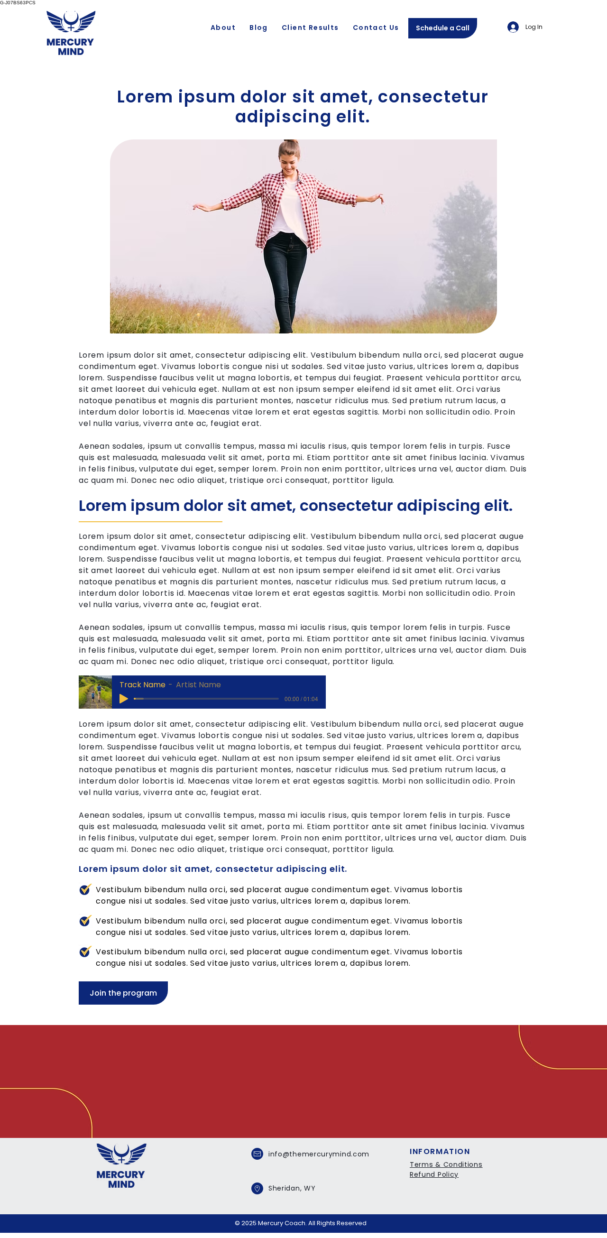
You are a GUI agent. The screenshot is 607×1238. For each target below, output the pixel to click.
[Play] (124, 698)
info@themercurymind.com (318, 1154)
